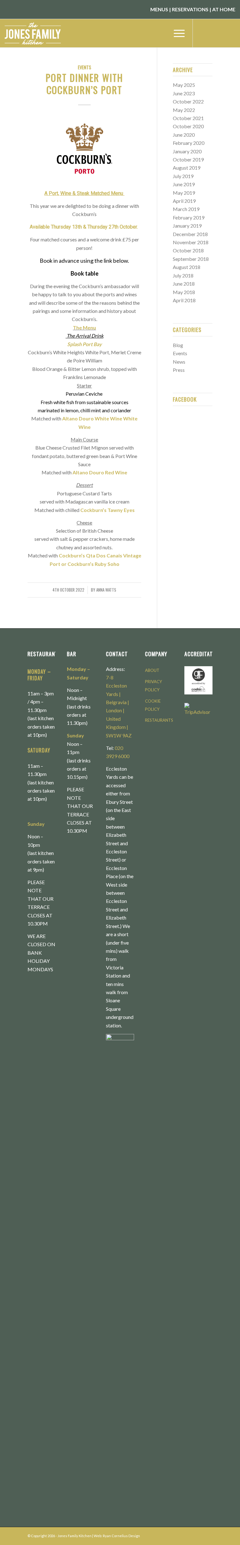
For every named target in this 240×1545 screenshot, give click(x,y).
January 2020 (187, 151)
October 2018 (188, 250)
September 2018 (191, 259)
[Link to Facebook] (202, 33)
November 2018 (190, 242)
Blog (178, 345)
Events (84, 67)
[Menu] (176, 33)
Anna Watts (106, 590)
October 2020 (188, 126)
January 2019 (187, 226)
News (179, 362)
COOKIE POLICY (153, 705)
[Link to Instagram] (212, 33)
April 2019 (184, 201)
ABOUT (152, 670)
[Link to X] (221, 33)
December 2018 (190, 234)
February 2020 (188, 143)
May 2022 (184, 110)
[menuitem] (176, 33)
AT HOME (223, 9)
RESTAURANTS (159, 720)
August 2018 (186, 267)
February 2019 (188, 217)
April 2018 (184, 300)
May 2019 (184, 193)
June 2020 (184, 135)
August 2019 (186, 168)
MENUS (159, 9)
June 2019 (184, 184)
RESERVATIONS (190, 9)
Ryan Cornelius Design (121, 1536)
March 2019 (186, 209)
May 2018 (184, 292)
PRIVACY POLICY (153, 685)
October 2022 (188, 101)
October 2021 (188, 118)
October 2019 (188, 159)
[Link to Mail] (230, 33)
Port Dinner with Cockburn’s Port (84, 84)
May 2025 (184, 85)
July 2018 (183, 275)
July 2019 (183, 176)
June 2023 (184, 93)
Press (179, 370)
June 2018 (184, 284)
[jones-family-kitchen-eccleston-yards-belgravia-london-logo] (38, 33)
